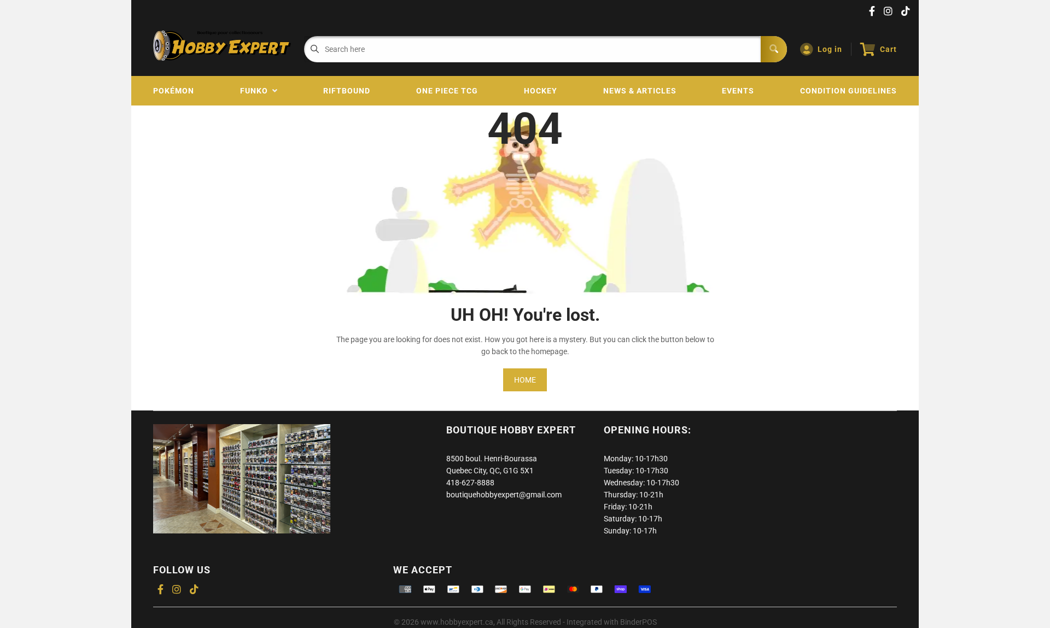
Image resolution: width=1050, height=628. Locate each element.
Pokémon (173, 90)
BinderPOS (638, 622)
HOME (525, 379)
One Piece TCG (447, 90)
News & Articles (639, 90)
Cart (888, 49)
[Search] (774, 49)
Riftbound (346, 90)
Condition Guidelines (848, 90)
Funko (256, 90)
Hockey (540, 90)
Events (738, 90)
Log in (830, 49)
